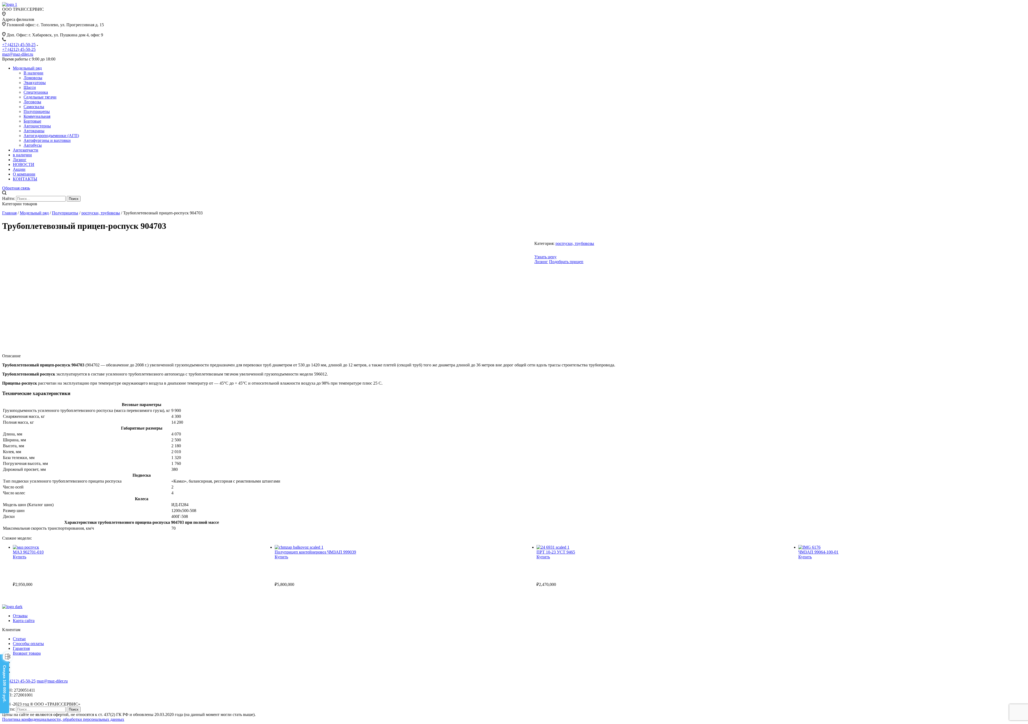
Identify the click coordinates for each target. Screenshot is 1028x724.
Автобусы (33, 145)
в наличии (22, 155)
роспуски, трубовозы (100, 213)
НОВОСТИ (23, 164)
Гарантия (21, 648)
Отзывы (20, 615)
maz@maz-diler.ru (17, 54)
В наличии (33, 73)
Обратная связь (16, 188)
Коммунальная (37, 116)
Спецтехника (36, 92)
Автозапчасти (25, 150)
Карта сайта (24, 620)
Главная (9, 213)
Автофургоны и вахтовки (47, 140)
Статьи (19, 638)
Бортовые (32, 121)
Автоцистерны (37, 126)
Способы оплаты (28, 643)
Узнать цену (545, 257)
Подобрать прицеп (566, 261)
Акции (19, 169)
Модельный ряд (27, 68)
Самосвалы (34, 106)
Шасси (30, 87)
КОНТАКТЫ (25, 179)
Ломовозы (33, 77)
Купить (19, 557)
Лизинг (20, 159)
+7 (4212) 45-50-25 (19, 44)
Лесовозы (32, 102)
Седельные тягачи (40, 97)
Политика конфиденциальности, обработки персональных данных (63, 719)
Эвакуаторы (35, 82)
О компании (24, 174)
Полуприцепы (37, 111)
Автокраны (34, 130)
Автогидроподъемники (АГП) (51, 135)
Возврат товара (27, 653)
